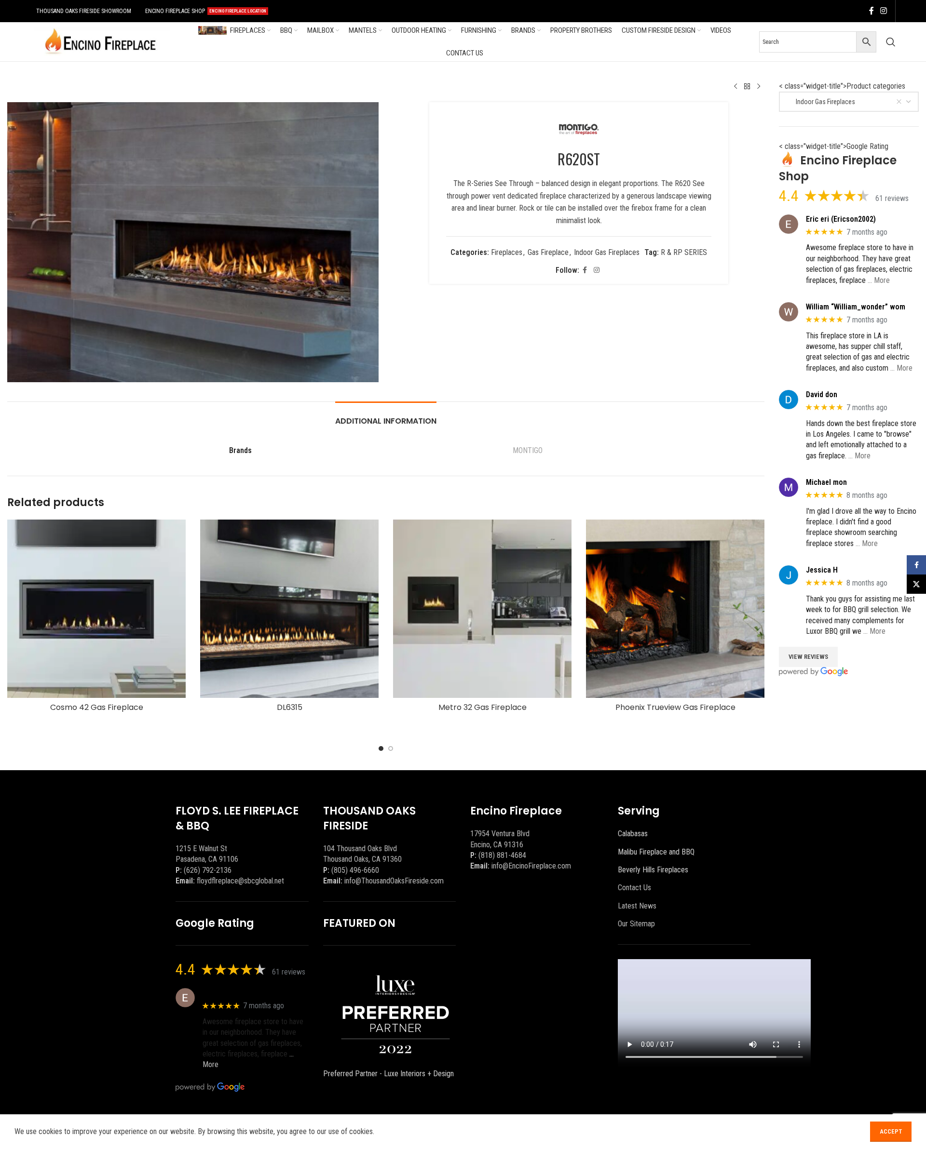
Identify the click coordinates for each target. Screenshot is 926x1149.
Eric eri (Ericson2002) (841, 219)
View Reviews (808, 656)
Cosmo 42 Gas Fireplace (96, 707)
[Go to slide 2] (390, 748)
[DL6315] (289, 609)
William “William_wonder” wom (855, 306)
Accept (891, 1131)
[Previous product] (735, 87)
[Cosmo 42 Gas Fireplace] (96, 609)
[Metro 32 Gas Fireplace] (482, 609)
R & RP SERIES (684, 252)
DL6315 (289, 707)
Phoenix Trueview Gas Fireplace (675, 707)
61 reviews (892, 198)
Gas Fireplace (548, 252)
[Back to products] (747, 87)
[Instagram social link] (883, 10)
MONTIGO (528, 450)
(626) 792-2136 (208, 870)
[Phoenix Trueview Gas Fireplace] (675, 609)
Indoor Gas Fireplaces (607, 252)
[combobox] (849, 102)
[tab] (385, 416)
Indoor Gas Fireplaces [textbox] (821, 102)
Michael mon (826, 482)
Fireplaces (506, 252)
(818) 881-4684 (502, 855)
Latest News (637, 905)
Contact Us (634, 887)
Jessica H (822, 569)
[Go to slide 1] (381, 748)
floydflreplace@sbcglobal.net (240, 880)
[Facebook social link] (871, 10)
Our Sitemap (636, 923)
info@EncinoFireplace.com (531, 865)
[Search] (890, 42)
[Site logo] (100, 41)
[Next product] (758, 87)
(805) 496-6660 (355, 870)
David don (821, 394)
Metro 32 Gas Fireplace (482, 707)
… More (879, 280)
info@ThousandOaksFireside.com (394, 880)
